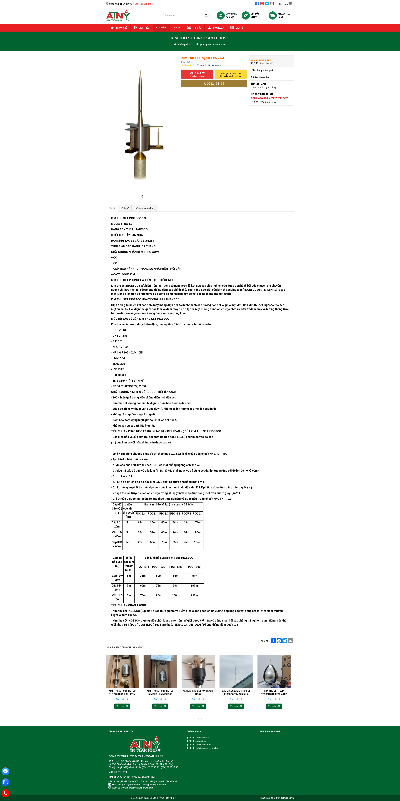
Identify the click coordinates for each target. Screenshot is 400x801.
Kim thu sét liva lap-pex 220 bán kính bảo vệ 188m (276, 692)
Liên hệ (239, 28)
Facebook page (270, 731)
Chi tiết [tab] (112, 208)
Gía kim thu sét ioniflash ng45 (162, 692)
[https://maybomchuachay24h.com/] (175, 44)
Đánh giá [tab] (124, 208)
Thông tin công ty (120, 731)
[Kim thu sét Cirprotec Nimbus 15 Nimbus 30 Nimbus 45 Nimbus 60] (124, 671)
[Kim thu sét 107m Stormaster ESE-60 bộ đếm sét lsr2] (238, 671)
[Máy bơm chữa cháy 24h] (118, 15)
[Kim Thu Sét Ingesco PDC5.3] (143, 194)
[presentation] (198, 719)
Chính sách (194, 731)
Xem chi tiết (124, 706)
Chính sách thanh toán (199, 744)
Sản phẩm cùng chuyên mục (124, 647)
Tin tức (197, 28)
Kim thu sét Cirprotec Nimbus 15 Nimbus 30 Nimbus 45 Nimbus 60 (124, 694)
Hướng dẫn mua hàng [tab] (144, 208)
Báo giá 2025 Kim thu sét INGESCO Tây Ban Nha (200, 692)
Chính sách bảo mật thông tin (203, 748)
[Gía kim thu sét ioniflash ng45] (162, 671)
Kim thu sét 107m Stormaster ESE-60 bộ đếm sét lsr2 (238, 694)
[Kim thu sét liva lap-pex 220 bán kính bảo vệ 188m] (275, 671)
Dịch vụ (176, 27)
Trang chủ (121, 28)
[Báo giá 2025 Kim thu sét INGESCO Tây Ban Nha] (200, 671)
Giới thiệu (144, 28)
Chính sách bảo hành (198, 737)
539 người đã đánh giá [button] (208, 65)
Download (218, 28)
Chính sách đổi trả (197, 741)
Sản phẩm (161, 27)
